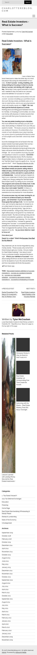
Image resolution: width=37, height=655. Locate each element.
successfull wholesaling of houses (22, 279)
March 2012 (6, 592)
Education (9, 34)
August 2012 (6, 583)
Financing (5, 505)
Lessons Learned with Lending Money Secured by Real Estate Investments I (8, 478)
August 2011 (6, 602)
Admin (4, 652)
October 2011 (6, 596)
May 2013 (5, 564)
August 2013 (6, 558)
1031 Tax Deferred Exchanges (11, 499)
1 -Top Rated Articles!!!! (9, 495)
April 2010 (5, 624)
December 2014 (7, 545)
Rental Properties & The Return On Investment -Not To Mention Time (10, 294)
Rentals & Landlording (9, 517)
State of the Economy (9, 520)
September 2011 (7, 599)
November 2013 (7, 551)
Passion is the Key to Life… (25, 163)
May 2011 (5, 608)
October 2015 (6, 542)
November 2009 (7, 640)
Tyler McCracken (27, 32)
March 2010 (6, 627)
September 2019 (7, 533)
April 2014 (5, 548)
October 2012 (6, 577)
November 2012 (7, 574)
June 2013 (5, 561)
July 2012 (5, 586)
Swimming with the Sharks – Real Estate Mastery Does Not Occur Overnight (23, 406)
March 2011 (5, 615)
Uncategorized (7, 523)
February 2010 (7, 630)
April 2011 (5, 611)
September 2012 (7, 580)
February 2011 (6, 618)
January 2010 (6, 633)
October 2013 (6, 555)
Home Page (6, 508)
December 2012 (7, 570)
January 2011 (6, 621)
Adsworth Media (20, 652)
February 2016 (7, 539)
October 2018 (6, 536)
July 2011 (5, 605)
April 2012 (5, 589)
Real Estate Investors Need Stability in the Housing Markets (28, 294)
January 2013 (6, 567)
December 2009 (7, 637)
